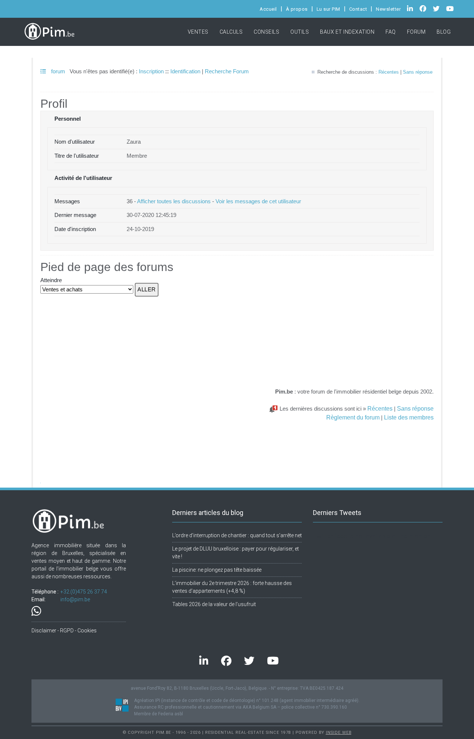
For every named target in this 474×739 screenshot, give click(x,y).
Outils (299, 32)
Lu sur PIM (328, 9)
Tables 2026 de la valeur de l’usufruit (214, 604)
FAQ (390, 32)
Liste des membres (409, 417)
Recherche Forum (227, 71)
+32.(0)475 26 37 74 (83, 592)
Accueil (268, 9)
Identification (185, 71)
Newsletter (388, 9)
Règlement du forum (353, 417)
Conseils (266, 32)
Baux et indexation (347, 32)
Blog (444, 32)
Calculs (231, 32)
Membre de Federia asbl (158, 713)
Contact (358, 9)
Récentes (388, 72)
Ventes (198, 32)
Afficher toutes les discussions (174, 201)
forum (57, 71)
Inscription (151, 71)
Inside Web (338, 732)
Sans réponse (418, 72)
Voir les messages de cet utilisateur (258, 201)
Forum (416, 32)
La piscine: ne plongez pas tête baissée (216, 570)
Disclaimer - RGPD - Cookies (64, 630)
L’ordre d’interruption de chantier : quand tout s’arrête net (237, 535)
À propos (297, 9)
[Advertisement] (351, 332)
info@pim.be (75, 599)
